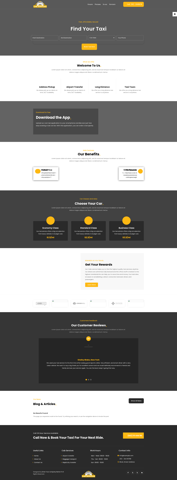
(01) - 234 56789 (125, 459)
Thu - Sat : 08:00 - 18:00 (99, 459)
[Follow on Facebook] (128, 473)
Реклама (98, 4)
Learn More (91, 285)
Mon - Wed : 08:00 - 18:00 (100, 456)
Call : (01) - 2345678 (134, 4)
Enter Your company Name (51, 472)
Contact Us (38, 462)
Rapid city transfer (69, 462)
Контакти (112, 4)
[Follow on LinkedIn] (142, 473)
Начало (90, 4)
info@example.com (126, 456)
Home (36, 456)
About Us (37, 459)
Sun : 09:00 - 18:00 (97, 462)
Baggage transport (70, 459)
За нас (105, 4)
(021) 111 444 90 (135, 435)
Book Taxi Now (89, 47)
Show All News (136, 401)
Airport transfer (68, 456)
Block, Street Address (127, 462)
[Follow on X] (133, 473)
